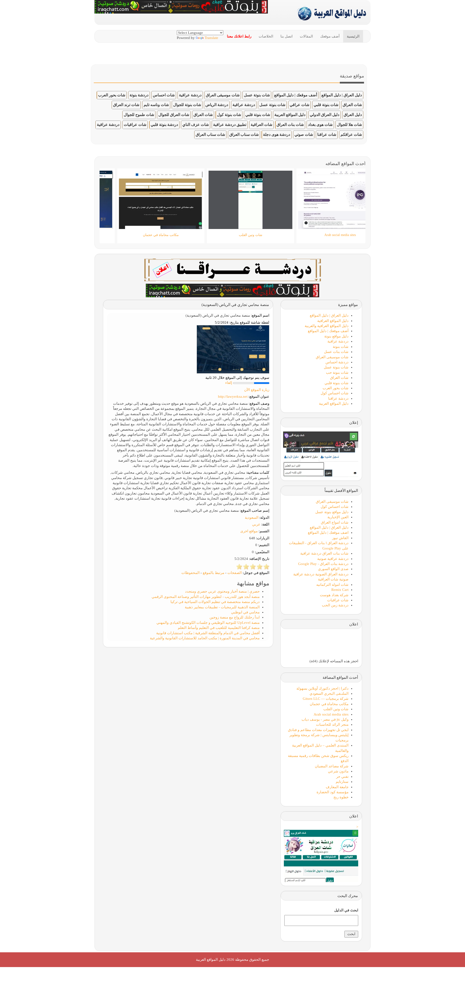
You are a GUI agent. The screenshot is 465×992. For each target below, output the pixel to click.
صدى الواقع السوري (333, 569)
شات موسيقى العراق (223, 95)
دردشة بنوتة (139, 95)
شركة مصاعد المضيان (332, 766)
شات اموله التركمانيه (332, 585)
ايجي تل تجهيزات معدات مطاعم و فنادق (318, 730)
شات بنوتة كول (229, 115)
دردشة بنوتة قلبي (164, 124)
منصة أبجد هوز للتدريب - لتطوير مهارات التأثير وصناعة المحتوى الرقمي (206, 597)
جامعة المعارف (337, 787)
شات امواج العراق (335, 522)
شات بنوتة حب (337, 372)
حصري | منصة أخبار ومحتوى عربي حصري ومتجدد (222, 591)
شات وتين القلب (336, 709)
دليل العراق (353, 115)
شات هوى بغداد (320, 124)
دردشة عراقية (190, 95)
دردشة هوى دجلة (276, 134)
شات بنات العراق (290, 124)
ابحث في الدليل (346, 910)
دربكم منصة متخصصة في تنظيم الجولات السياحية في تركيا (215, 602)
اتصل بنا (286, 36)
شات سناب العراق (244, 134)
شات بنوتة (341, 347)
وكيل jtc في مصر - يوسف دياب (325, 719)
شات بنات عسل (336, 352)
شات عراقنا (326, 134)
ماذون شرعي (338, 771)
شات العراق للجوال (173, 115)
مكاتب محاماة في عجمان (329, 704)
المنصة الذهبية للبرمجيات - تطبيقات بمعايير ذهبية (222, 607)
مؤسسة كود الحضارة (333, 792)
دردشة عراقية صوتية (333, 559)
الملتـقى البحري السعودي (329, 693)
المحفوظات (190, 573)
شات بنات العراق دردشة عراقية (324, 553)
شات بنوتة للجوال (187, 105)
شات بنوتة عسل (257, 95)
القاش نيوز (340, 538)
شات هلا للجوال (349, 124)
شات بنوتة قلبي (326, 105)
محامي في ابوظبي (245, 612)
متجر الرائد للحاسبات (332, 724)
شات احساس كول (335, 393)
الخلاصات (266, 36)
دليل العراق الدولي (324, 115)
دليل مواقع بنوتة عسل (332, 512)
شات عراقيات (135, 124)
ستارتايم (342, 782)
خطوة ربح (341, 797)
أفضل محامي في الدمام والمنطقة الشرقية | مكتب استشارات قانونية (208, 633)
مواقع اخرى (249, 531)
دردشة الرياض (216, 105)
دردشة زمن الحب (335, 605)
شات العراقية (261, 124)
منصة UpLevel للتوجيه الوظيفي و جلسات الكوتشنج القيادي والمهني (208, 623)
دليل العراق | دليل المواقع (341, 95)
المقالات (306, 36)
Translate (211, 38)
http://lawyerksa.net (233, 396)
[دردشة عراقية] (232, 290)
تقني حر (342, 776)
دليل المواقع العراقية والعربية (327, 326)
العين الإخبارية (338, 517)
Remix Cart (340, 590)
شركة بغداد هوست (334, 595)
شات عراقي (299, 105)
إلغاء (228, 383)
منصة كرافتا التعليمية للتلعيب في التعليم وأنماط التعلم (219, 628)
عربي (256, 524)
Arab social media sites (331, 714)
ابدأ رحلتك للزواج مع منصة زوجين (234, 617)
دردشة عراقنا (338, 398)
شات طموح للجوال (139, 115)
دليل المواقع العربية (289, 115)
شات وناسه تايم (156, 105)
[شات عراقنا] (232, 269)
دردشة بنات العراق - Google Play (323, 564)
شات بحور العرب (111, 95)
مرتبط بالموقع (213, 573)
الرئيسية (353, 36)
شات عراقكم (351, 134)
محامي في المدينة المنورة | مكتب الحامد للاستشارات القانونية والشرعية (205, 638)
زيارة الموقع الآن (256, 390)
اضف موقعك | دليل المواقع (328, 532)
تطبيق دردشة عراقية (229, 124)
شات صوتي (303, 134)
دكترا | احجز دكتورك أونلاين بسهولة (322, 688)
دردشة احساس (337, 362)
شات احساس (164, 95)
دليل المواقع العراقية (333, 321)
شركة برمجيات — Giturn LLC (326, 699)
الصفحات (234, 573)
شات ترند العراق (126, 105)
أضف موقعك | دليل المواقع (295, 95)
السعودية (251, 517)
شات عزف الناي (195, 124)
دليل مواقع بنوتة (336, 336)
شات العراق (352, 105)
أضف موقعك (330, 36)
